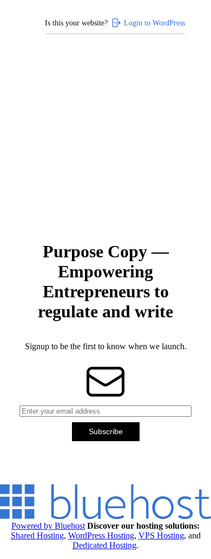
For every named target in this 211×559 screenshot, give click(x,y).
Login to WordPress (154, 22)
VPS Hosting (161, 535)
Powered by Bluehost (48, 525)
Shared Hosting (37, 535)
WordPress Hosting (101, 535)
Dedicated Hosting (104, 545)
